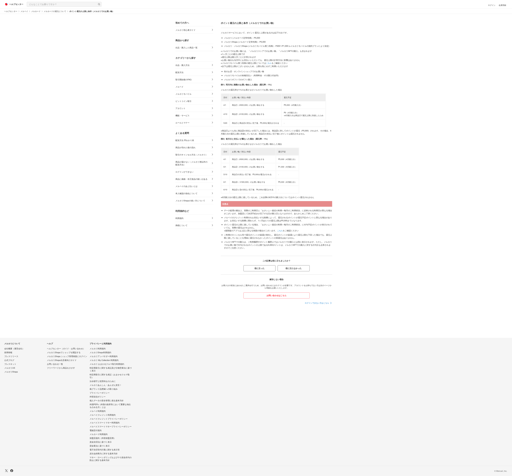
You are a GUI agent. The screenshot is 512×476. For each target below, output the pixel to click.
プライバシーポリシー (100, 392)
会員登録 (502, 5)
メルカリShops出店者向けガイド (62, 360)
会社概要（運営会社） (14, 348)
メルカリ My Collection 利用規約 (104, 360)
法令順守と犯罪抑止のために (103, 381)
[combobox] (64, 4)
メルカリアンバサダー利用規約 (104, 356)
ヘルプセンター (10, 11)
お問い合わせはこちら (277, 295)
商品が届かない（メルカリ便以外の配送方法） (191, 163)
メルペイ (24, 11)
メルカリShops (11, 371)
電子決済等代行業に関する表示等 (105, 449)
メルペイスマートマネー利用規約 (105, 422)
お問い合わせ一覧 (55, 364)
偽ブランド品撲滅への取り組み (104, 388)
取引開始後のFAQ (183, 79)
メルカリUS (9, 367)
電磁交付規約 (96, 430)
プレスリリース (11, 356)
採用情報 (8, 352)
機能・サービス (182, 115)
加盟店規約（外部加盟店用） (103, 438)
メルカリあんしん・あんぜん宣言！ (106, 385)
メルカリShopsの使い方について (190, 200)
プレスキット (10, 364)
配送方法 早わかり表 (184, 140)
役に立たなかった (294, 268)
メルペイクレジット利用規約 (103, 414)
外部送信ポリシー (98, 396)
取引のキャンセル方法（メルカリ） (191, 154)
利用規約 (179, 218)
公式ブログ (9, 360)
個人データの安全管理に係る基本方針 (107, 400)
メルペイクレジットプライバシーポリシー (109, 418)
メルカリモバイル (183, 93)
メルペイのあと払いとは (186, 186)
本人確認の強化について (186, 193)
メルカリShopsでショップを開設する (64, 352)
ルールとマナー (182, 122)
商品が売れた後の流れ (185, 147)
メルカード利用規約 (99, 434)
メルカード (36, 11)
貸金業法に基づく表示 (100, 445)
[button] (99, 4)
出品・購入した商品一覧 (186, 47)
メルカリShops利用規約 (100, 352)
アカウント (180, 108)
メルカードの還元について (55, 11)
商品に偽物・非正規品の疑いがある (191, 179)
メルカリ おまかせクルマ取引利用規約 (107, 364)
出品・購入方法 (182, 65)
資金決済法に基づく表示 (101, 441)
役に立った (260, 268)
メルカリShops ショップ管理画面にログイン (67, 356)
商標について (181, 225)
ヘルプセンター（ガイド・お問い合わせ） (66, 348)
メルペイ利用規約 (98, 411)
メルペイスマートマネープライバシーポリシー (111, 426)
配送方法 (179, 72)
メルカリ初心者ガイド (185, 30)
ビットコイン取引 (183, 101)
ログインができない (184, 171)
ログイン (491, 5)
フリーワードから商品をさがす (61, 367)
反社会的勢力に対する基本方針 (104, 453)
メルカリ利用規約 (98, 348)
